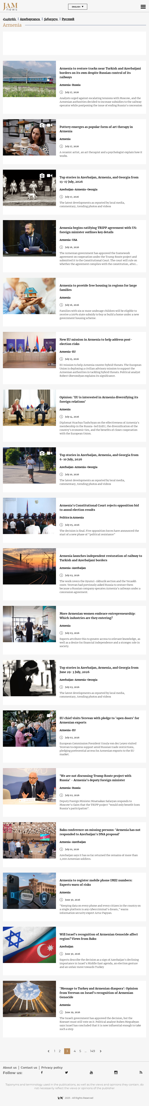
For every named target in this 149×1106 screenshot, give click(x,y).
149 (92, 1051)
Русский (68, 19)
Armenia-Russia (70, 85)
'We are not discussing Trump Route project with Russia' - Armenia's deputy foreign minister (95, 778)
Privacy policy (52, 1067)
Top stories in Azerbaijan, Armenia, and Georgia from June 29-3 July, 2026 (99, 670)
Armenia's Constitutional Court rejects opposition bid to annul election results (99, 508)
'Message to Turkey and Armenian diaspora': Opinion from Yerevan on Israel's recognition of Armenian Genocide (99, 993)
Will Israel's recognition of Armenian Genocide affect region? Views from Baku (99, 937)
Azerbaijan (66, 946)
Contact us (29, 1067)
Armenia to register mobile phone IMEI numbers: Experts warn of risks (96, 882)
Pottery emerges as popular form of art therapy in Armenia (96, 129)
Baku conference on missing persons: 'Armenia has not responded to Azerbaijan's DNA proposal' (100, 832)
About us (10, 1067)
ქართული (51, 19)
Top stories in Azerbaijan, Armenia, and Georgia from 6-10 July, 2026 (99, 457)
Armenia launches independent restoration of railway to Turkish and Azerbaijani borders (101, 558)
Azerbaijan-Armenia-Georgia (78, 189)
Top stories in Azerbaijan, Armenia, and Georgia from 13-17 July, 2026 (99, 179)
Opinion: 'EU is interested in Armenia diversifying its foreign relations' (99, 399)
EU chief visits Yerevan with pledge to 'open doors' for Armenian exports (99, 720)
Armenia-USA (68, 240)
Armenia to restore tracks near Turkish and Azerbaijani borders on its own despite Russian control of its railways (100, 73)
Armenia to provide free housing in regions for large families (98, 288)
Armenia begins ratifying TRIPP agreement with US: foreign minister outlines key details (98, 230)
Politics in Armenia (72, 517)
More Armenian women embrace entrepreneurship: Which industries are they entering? (97, 616)
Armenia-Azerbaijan (73, 568)
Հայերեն (10, 19)
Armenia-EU (68, 351)
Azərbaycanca (30, 19)
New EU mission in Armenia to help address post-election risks (96, 342)
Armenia (65, 139)
